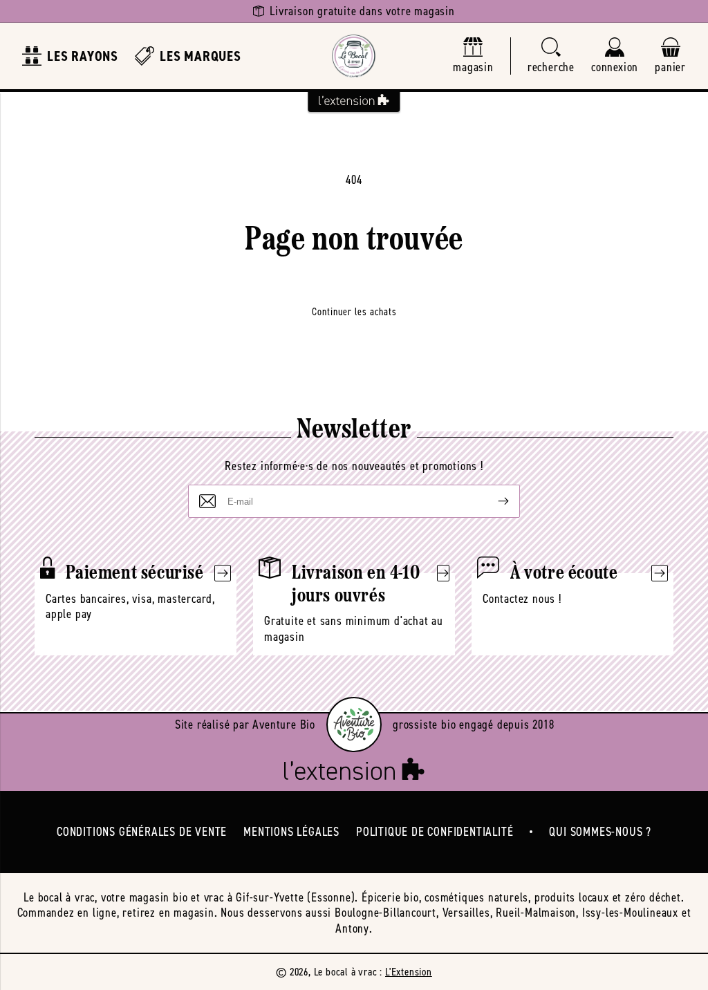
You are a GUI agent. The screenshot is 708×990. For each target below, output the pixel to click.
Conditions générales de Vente (142, 831)
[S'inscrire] (492, 501)
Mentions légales (291, 831)
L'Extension (408, 971)
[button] (551, 56)
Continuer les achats (354, 312)
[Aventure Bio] (354, 724)
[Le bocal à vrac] (354, 56)
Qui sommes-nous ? (600, 831)
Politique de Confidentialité (434, 831)
